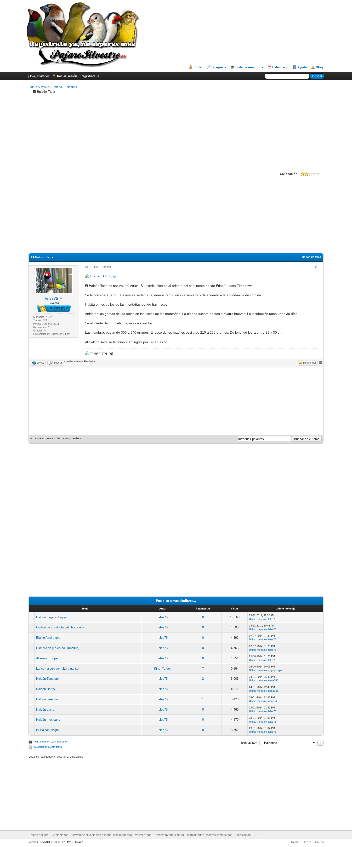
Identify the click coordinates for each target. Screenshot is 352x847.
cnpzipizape (275, 670)
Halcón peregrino (47, 699)
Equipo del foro (39, 835)
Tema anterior (43, 438)
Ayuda (302, 67)
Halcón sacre (45, 709)
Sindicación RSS (246, 835)
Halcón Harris (45, 689)
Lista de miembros (249, 67)
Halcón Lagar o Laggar (51, 617)
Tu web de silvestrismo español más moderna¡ (101, 835)
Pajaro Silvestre (38, 87)
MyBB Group (75, 842)
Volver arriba (143, 835)
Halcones (70, 87)
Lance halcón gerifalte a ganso (57, 668)
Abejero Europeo (47, 658)
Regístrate (87, 76)
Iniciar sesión (67, 76)
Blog (319, 67)
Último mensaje (258, 619)
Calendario (280, 67)
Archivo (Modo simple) (169, 835)
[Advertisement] (176, 132)
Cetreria (56, 87)
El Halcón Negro (47, 730)
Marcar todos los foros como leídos (209, 835)
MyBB (46, 842)
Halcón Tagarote (47, 678)
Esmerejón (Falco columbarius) (57, 648)
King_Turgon (162, 668)
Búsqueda (218, 67)
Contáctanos (60, 835)
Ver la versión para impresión (51, 741)
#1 (316, 267)
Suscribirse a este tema (48, 746)
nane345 (273, 680)
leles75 (51, 298)
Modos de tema (311, 256)
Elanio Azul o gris (48, 637)
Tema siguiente (67, 438)
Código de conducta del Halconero (60, 627)
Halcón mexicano (48, 719)
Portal (197, 67)
